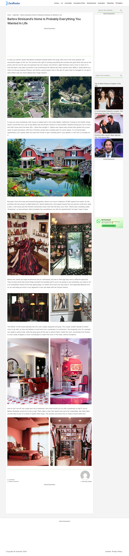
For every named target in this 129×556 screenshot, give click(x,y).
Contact (108, 551)
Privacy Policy (117, 551)
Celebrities (110, 3)
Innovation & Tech (79, 3)
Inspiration (101, 3)
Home (9, 15)
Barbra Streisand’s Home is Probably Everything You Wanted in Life (41, 15)
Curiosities (68, 3)
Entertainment (91, 3)
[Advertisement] (49, 43)
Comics (56, 3)
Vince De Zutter (87, 481)
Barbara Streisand (13, 481)
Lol (62, 3)
